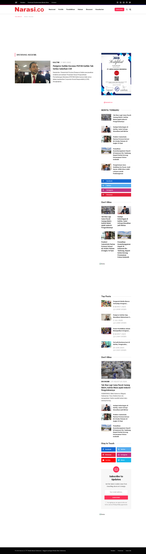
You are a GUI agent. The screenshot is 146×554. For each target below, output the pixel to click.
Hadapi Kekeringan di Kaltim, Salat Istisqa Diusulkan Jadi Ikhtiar (120, 129)
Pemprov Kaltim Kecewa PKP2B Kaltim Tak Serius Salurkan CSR (73, 67)
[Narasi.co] (29, 9)
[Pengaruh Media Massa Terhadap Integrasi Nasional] (106, 303)
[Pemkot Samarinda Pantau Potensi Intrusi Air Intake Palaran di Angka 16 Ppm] (106, 139)
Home (26, 16)
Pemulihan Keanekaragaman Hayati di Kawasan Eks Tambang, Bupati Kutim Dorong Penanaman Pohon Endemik (122, 154)
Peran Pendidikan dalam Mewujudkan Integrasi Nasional (121, 330)
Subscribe (119, 9)
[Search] (130, 9)
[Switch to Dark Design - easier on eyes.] (127, 9)
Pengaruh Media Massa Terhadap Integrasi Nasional (121, 302)
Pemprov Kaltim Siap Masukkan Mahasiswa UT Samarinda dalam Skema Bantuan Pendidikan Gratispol (122, 316)
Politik (60, 9)
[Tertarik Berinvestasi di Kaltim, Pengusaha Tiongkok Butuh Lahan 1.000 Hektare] (106, 344)
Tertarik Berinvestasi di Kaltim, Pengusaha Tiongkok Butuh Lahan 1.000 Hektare (121, 343)
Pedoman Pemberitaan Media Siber (38, 2)
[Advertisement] (73, 35)
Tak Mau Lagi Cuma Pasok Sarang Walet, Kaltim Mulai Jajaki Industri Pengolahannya (122, 118)
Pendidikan (70, 9)
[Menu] (16, 2)
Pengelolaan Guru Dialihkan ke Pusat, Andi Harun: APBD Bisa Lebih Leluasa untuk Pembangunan (121, 169)
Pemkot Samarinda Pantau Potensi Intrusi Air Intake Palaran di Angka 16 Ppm (121, 140)
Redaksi (22, 2)
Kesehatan (100, 9)
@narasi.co (108, 102)
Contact (54, 2)
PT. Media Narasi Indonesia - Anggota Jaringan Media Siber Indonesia (46, 550)
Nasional (52, 9)
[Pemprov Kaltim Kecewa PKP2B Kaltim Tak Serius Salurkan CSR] (32, 72)
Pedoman (120, 550)
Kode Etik (128, 550)
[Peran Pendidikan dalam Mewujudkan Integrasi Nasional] (106, 330)
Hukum (80, 9)
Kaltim (56, 62)
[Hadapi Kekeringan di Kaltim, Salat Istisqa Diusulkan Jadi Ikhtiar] (106, 129)
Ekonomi (89, 9)
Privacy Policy (117, 504)
